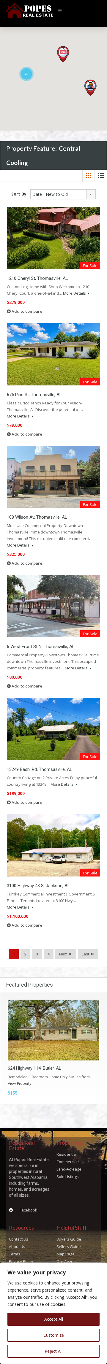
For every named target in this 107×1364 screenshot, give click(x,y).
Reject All (53, 1351)
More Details (75, 293)
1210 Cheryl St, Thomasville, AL (37, 278)
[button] (60, 11)
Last (85, 954)
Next (63, 954)
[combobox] (63, 194)
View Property (19, 1083)
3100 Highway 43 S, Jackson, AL (38, 885)
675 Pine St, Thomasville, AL (34, 394)
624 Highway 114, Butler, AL (34, 1068)
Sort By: (19, 194)
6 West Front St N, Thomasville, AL (41, 646)
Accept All (53, 1319)
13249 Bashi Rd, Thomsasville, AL (39, 769)
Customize (53, 1335)
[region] (53, 1313)
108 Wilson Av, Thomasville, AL (37, 517)
